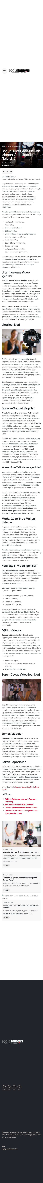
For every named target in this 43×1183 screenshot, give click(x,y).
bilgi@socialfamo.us (9, 1149)
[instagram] (9, 1087)
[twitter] (14, 1087)
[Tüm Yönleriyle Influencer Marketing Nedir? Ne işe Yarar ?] (21, 871)
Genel (4, 146)
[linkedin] (4, 1087)
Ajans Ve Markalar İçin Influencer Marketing (21, 852)
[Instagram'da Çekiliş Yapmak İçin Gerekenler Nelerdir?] (21, 897)
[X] (7, 171)
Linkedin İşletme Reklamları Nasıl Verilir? (21, 808)
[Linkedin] (11, 171)
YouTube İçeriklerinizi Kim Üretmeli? (19, 805)
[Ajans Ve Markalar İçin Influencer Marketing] (21, 834)
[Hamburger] (4, 71)
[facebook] (19, 1087)
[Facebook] (4, 171)
